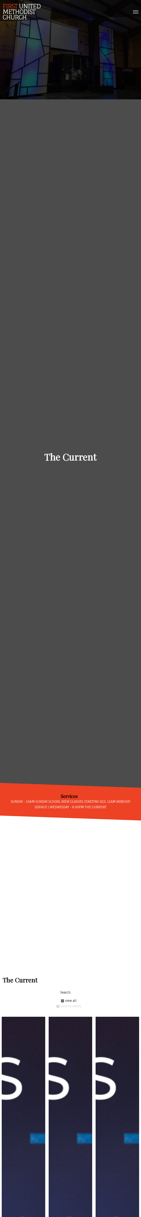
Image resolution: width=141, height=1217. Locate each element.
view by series (70, 1006)
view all (71, 1000)
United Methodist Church (22, 11)
